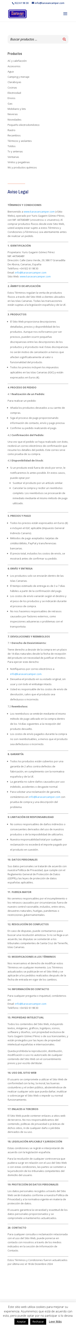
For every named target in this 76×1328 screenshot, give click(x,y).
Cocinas (12, 87)
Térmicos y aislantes (20, 141)
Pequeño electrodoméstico (24, 125)
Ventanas (13, 157)
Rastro (11, 130)
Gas (10, 103)
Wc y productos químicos (22, 167)
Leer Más (55, 1321)
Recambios (14, 135)
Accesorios (14, 66)
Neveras (13, 114)
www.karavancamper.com (39, 211)
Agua (11, 71)
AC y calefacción (17, 61)
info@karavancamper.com (30, 272)
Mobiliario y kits (17, 109)
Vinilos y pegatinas (19, 162)
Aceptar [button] (21, 1321)
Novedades (14, 119)
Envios (11, 98)
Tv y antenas (15, 151)
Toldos (12, 146)
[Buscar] (64, 39)
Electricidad (14, 93)
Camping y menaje (18, 77)
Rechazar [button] (38, 1321)
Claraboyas (14, 82)
